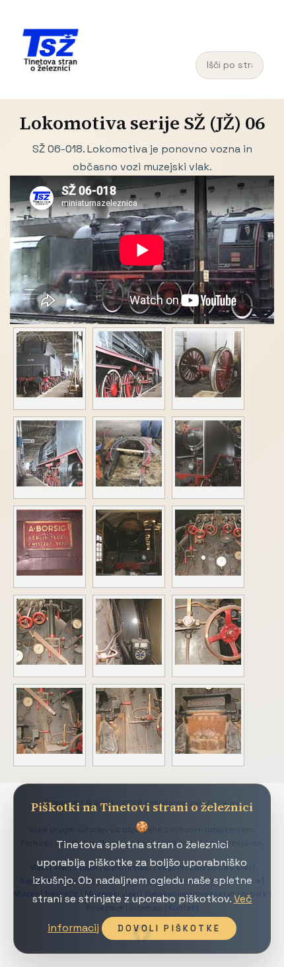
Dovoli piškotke (169, 928)
